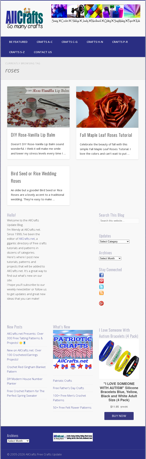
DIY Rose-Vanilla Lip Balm (33, 134)
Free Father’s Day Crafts (68, 388)
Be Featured (18, 42)
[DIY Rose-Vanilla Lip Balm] (38, 107)
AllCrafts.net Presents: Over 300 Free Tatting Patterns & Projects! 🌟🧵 (25, 338)
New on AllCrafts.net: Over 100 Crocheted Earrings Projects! (24, 354)
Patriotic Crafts (62, 380)
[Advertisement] (85, 238)
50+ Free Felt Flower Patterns (72, 407)
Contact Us (43, 52)
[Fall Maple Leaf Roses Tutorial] (107, 107)
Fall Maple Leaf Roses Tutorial (106, 134)
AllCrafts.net (27, 238)
